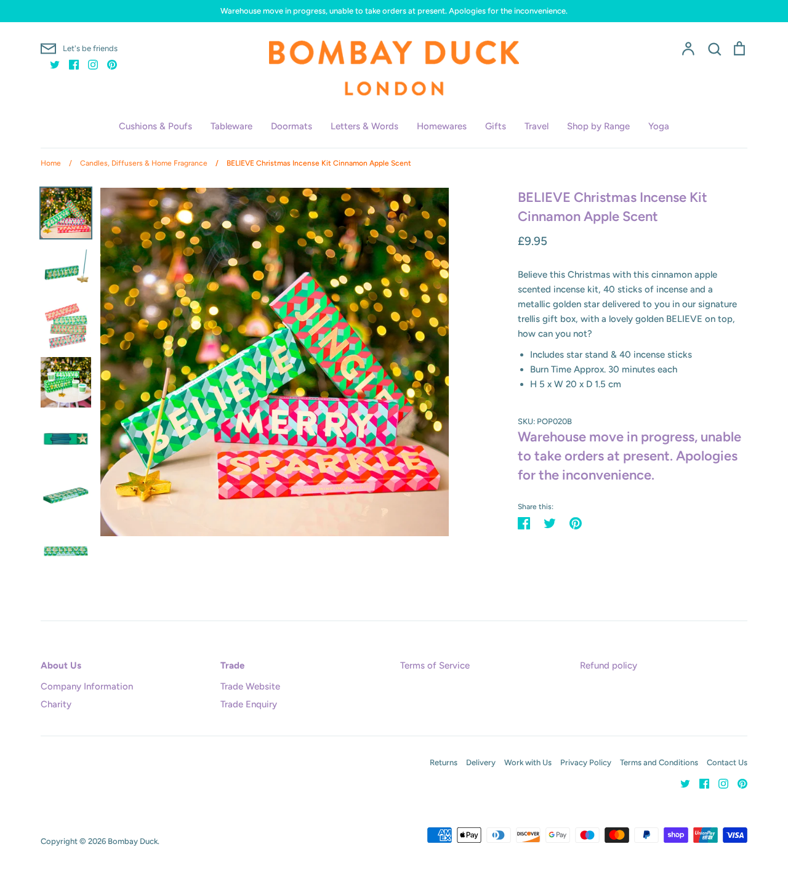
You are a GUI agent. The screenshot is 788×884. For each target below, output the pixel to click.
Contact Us (727, 762)
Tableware (231, 126)
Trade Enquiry (248, 704)
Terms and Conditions (659, 762)
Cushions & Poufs (155, 126)
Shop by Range (598, 126)
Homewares (442, 126)
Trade (232, 665)
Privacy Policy (585, 762)
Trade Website (250, 686)
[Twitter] (50, 64)
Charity (56, 704)
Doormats (291, 126)
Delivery (481, 762)
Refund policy (608, 665)
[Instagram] (88, 64)
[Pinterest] (107, 64)
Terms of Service (435, 665)
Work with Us (528, 762)
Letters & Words (364, 126)
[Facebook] (69, 64)
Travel (537, 126)
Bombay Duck (133, 841)
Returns (443, 762)
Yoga (658, 126)
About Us (61, 665)
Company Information (87, 686)
